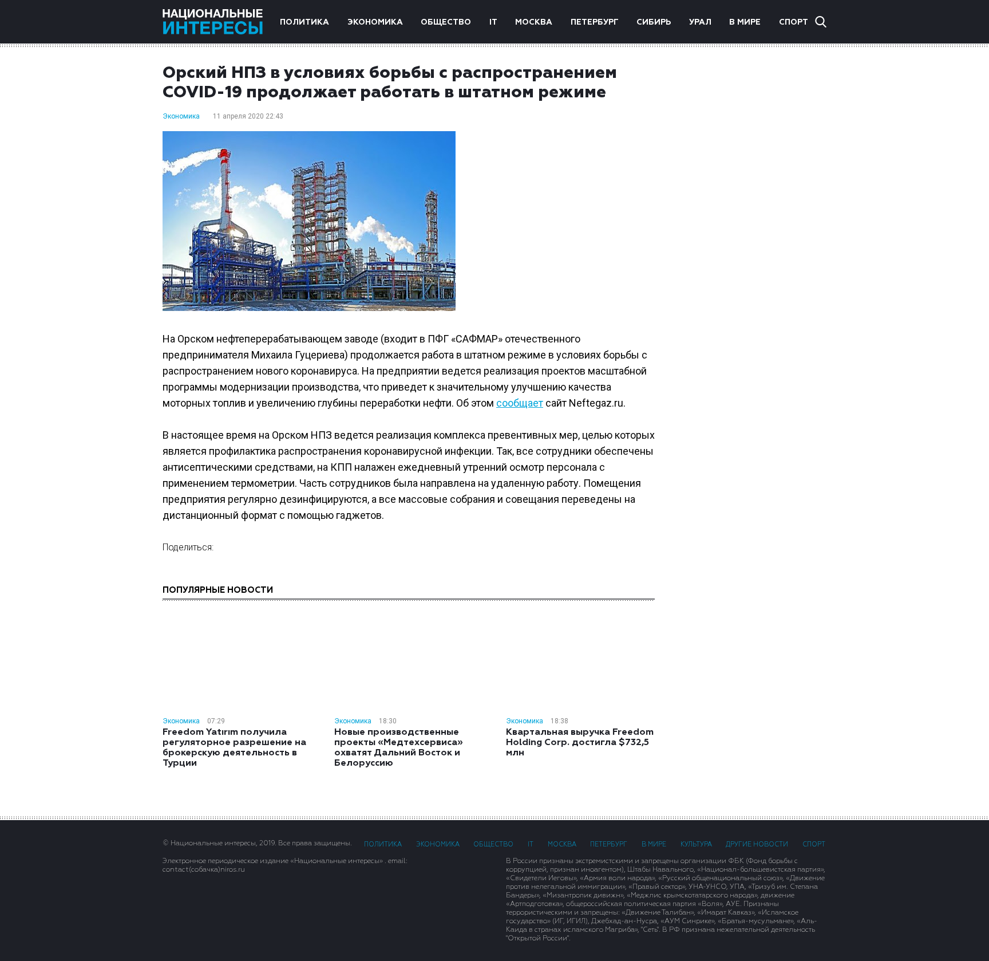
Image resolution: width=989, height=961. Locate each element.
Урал (700, 22)
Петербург (595, 22)
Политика (304, 22)
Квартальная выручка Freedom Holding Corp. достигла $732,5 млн (580, 743)
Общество (446, 22)
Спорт (793, 22)
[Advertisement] (752, 245)
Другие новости (757, 844)
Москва (533, 22)
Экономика (375, 22)
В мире (745, 22)
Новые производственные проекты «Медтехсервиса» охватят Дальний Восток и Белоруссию (398, 748)
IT (493, 22)
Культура (696, 844)
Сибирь (653, 22)
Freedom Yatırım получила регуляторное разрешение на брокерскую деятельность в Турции (234, 748)
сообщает (519, 403)
